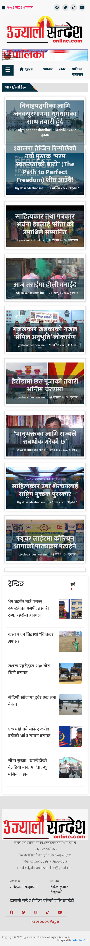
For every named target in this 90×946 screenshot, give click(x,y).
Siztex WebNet (80, 940)
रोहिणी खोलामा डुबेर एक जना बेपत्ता (32, 701)
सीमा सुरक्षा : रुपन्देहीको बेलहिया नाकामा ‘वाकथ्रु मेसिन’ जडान (27, 767)
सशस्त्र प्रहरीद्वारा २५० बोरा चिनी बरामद (29, 669)
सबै (73, 585)
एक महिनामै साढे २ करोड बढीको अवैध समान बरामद (29, 732)
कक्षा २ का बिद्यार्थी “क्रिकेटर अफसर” (31, 638)
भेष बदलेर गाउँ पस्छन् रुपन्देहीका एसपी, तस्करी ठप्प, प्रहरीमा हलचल (28, 608)
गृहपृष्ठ (28, 69)
